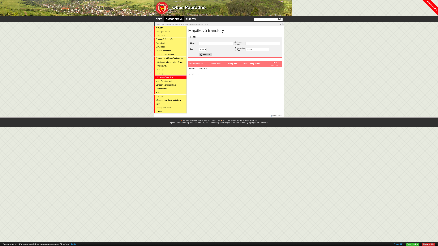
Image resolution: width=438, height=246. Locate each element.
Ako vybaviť (160, 43)
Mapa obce (187, 120)
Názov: (192, 43)
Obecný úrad (161, 35)
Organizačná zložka (240, 49)
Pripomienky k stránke (259, 123)
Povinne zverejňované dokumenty (185, 24)
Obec (159, 19)
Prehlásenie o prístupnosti (210, 120)
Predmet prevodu (196, 64)
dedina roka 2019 (432, 5)
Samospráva (174, 19)
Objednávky (162, 66)
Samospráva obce (163, 32)
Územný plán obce (163, 108)
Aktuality (159, 28)
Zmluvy (160, 73)
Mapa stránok (233, 120)
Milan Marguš (245, 123)
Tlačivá (159, 112)
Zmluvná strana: (238, 43)
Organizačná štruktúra (164, 39)
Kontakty (195, 120)
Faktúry (160, 70)
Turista (191, 19)
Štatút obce (160, 47)
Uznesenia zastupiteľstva (166, 85)
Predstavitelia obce (163, 51)
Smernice (159, 96)
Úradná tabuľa (161, 89)
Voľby (158, 104)
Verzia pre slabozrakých (248, 120)
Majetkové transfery (203, 24)
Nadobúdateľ (216, 64)
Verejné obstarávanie (164, 81)
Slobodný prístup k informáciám (170, 62)
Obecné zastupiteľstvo (165, 54)
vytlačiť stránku (277, 115)
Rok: (191, 49)
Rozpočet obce (162, 93)
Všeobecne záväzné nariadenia (168, 100)
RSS (224, 120)
